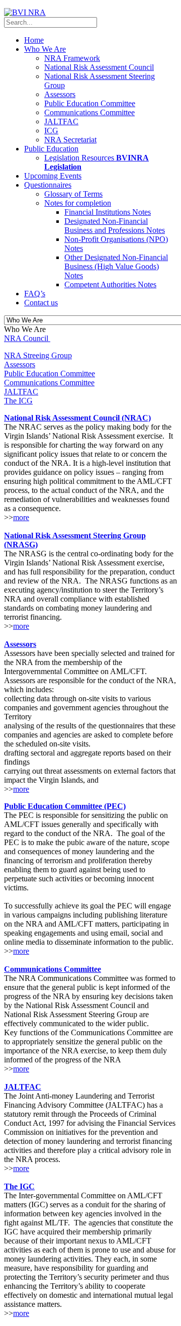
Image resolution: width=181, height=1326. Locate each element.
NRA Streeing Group (38, 355)
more (21, 517)
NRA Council (26, 338)
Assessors (19, 364)
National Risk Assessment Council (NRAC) (77, 417)
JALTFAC (21, 391)
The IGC (19, 1186)
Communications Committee (49, 382)
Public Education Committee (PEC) (65, 806)
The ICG (18, 400)
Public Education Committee (49, 373)
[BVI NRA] (25, 12)
